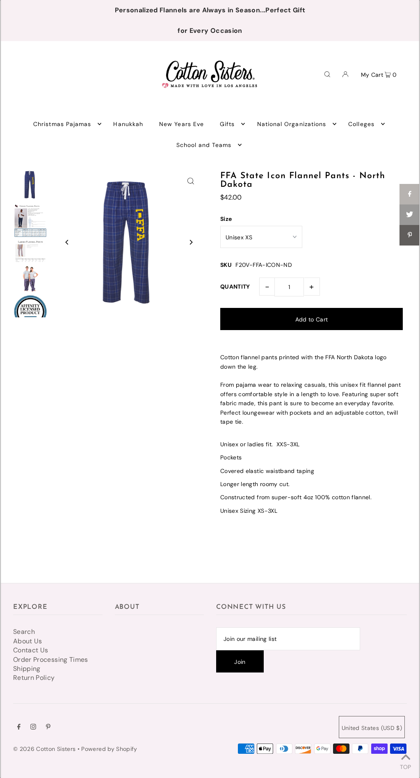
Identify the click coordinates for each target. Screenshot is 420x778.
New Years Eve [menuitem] (181, 124)
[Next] (191, 242)
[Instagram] (33, 727)
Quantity (235, 286)
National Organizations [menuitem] (291, 124)
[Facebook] (19, 727)
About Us (27, 641)
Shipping (27, 668)
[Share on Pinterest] (409, 235)
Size (226, 219)
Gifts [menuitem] (227, 124)
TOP (405, 766)
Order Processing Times (50, 659)
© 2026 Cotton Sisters (44, 749)
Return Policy (34, 677)
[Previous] (67, 242)
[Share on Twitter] (409, 214)
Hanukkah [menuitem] (128, 124)
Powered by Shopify (109, 749)
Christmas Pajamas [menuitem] (62, 124)
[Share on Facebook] (409, 194)
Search (24, 631)
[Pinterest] (48, 727)
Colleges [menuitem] (361, 124)
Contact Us (30, 650)
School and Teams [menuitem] (204, 145)
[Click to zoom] (191, 181)
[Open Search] (327, 74)
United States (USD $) (372, 728)
